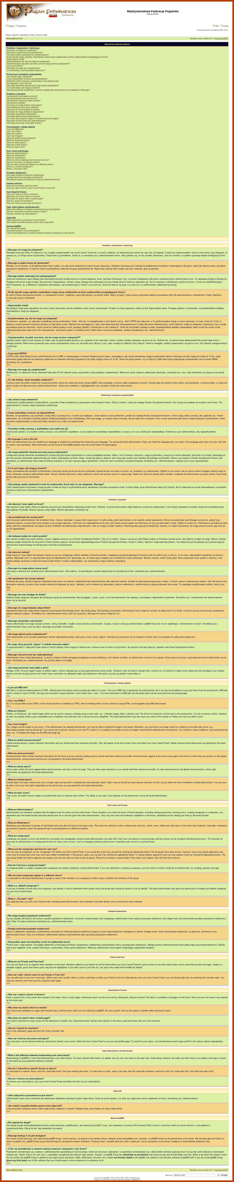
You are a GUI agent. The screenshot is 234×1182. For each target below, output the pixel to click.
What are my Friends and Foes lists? (22, 186)
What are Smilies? (14, 134)
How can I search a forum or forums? (22, 194)
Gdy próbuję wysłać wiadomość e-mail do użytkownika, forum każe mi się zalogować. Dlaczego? (48, 90)
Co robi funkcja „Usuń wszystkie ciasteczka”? (26, 70)
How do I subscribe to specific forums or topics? (27, 211)
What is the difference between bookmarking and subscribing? (33, 209)
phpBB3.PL (136, 1179)
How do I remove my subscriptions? (22, 214)
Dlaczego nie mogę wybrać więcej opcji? (24, 105)
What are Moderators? (16, 155)
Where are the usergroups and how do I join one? (28, 160)
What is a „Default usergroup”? (20, 167)
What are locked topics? (17, 145)
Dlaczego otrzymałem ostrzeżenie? (22, 114)
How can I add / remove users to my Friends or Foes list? (31, 188)
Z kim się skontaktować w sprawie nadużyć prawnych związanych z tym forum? (40, 233)
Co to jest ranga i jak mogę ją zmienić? (23, 88)
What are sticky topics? (16, 142)
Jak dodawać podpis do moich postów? (24, 101)
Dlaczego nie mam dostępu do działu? (23, 110)
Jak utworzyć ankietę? (16, 103)
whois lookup (186, 1152)
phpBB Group (101, 1125)
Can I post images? (15, 136)
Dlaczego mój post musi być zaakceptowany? (26, 121)
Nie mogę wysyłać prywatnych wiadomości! (25, 175)
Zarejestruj (21, 26)
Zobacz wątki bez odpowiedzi (17, 35)
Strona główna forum (14, 38)
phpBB (106, 1178)
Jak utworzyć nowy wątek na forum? (22, 96)
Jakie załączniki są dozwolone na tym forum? (26, 220)
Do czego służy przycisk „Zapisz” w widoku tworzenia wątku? (33, 118)
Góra (8, 258)
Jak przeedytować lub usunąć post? (22, 98)
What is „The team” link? (17, 169)
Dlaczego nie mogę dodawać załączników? (25, 112)
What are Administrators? (17, 153)
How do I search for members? (20, 201)
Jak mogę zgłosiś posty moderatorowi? (23, 116)
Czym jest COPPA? (15, 66)
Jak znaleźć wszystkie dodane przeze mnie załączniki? (30, 222)
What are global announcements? (21, 138)
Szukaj (225, 26)
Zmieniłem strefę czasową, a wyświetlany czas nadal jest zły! (33, 81)
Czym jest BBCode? (15, 129)
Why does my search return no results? (23, 196)
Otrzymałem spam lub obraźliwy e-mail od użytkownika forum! (33, 179)
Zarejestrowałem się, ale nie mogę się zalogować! (28, 61)
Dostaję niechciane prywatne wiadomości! (25, 177)
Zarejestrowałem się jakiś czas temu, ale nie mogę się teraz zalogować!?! (38, 64)
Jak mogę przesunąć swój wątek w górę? (24, 123)
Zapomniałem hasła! (15, 59)
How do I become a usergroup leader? (23, 162)
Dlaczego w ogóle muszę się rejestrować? (25, 52)
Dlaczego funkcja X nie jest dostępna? (23, 231)
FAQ (217, 26)
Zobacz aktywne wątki (38, 35)
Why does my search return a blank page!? (25, 199)
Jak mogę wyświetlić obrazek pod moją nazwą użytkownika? (33, 85)
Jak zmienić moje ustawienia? (19, 77)
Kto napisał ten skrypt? (16, 228)
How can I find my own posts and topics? (24, 203)
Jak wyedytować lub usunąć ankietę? (23, 107)
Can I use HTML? (14, 131)
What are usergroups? (16, 158)
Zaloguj (11, 26)
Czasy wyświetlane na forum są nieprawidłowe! (27, 79)
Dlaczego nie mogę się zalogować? (22, 50)
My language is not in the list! (19, 83)
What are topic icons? (16, 147)
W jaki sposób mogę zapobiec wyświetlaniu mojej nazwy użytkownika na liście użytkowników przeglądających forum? (57, 57)
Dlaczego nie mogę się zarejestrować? (23, 68)
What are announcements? (18, 140)
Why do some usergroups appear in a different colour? (30, 164)
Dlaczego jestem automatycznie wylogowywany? (28, 55)
